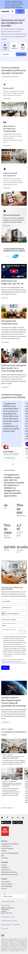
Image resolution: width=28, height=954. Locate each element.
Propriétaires (5, 867)
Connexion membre (6, 884)
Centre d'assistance (6, 886)
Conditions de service (5, 661)
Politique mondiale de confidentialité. (19, 662)
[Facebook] (7, 817)
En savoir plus (19, 7)
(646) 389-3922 (5, 905)
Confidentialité (5, 916)
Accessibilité (15, 924)
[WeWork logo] (5, 11)
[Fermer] (26, 4)
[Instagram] (12, 817)
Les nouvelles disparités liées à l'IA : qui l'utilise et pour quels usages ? (13, 757)
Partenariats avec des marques (9, 874)
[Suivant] (3, 4)
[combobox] (3, 613)
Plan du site (4, 928)
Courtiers (4, 865)
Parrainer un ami (5, 869)
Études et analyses (7, 754)
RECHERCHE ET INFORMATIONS (9, 781)
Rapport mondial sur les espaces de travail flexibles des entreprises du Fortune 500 (12, 785)
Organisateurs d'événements (9, 872)
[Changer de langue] (12, 11)
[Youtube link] (2, 817)
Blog (2, 855)
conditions (10, 654)
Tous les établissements (7, 901)
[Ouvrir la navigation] (27, 11)
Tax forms (4, 888)
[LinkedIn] (23, 817)
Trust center (4, 858)
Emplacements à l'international (9, 844)
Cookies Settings (5, 924)
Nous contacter (5, 881)
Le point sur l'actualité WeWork (9, 853)
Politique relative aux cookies (9, 920)
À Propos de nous (6, 846)
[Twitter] (18, 817)
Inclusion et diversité (7, 848)
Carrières (4, 851)
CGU (13, 916)
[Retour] (2, 4)
